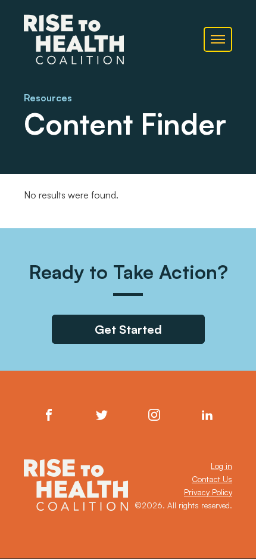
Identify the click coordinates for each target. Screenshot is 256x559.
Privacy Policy (208, 492)
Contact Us (212, 479)
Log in (221, 466)
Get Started (128, 329)
